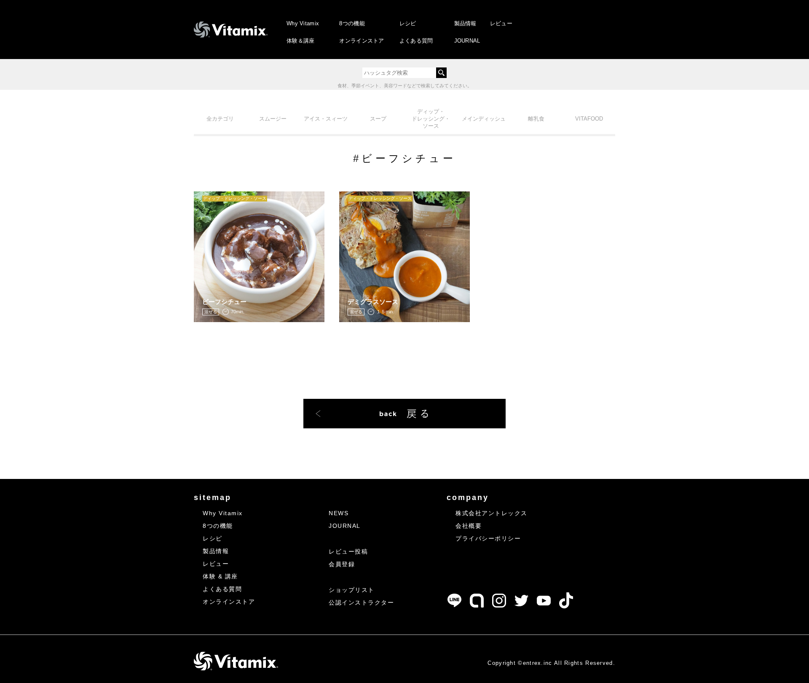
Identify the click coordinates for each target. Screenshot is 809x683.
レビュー (501, 23)
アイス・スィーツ (326, 119)
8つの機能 (352, 23)
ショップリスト (352, 589)
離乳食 (536, 119)
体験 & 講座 (220, 576)
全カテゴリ (220, 119)
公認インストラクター (361, 602)
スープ (378, 119)
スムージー (273, 119)
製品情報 (465, 23)
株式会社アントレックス (491, 513)
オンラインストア (361, 40)
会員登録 (342, 564)
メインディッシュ (484, 119)
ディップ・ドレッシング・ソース (431, 118)
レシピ (407, 23)
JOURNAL (467, 40)
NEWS (338, 513)
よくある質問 (416, 40)
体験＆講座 (301, 40)
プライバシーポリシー (488, 538)
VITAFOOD (589, 119)
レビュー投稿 (348, 551)
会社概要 (468, 525)
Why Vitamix (303, 23)
